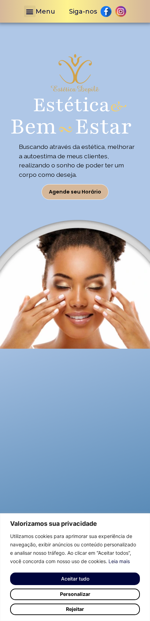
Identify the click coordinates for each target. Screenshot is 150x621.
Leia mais (119, 561)
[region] (75, 567)
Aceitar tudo (75, 579)
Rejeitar (75, 609)
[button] (30, 11)
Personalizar (75, 594)
